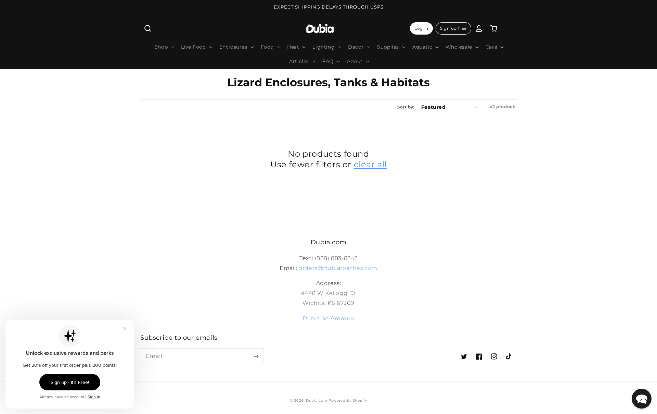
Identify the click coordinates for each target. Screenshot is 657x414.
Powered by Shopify (347, 400)
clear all (370, 164)
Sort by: (405, 106)
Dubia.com (316, 400)
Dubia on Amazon (328, 318)
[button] (147, 28)
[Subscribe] (255, 356)
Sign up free (453, 28)
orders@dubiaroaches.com (338, 268)
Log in (421, 28)
